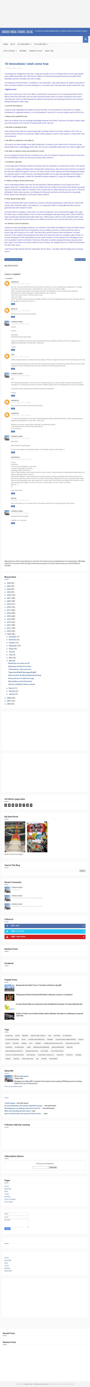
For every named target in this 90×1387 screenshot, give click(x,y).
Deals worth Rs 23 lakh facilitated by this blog (24, 675)
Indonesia (9, 1047)
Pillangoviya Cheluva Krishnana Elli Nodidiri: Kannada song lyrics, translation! (44, 995)
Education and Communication (66, 1039)
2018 (9, 607)
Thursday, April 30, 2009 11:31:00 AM (21, 459)
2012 (9, 625)
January (12, 694)
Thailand (16, 1059)
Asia (49, 1035)
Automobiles (67, 1035)
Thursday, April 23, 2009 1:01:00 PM (20, 284)
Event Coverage (9, 1199)
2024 (9, 589)
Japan (29, 1047)
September (13, 646)
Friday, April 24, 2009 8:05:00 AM (20, 323)
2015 (9, 616)
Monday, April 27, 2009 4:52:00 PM (20, 438)
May (10, 658)
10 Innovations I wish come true (26, 64)
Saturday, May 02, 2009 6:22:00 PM (20, 500)
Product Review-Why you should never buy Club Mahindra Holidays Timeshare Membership (49, 1004)
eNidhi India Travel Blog (17, 31)
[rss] (79, 45)
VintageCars (53, 1059)
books (24, 1039)
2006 (9, 704)
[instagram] (76, 45)
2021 (9, 598)
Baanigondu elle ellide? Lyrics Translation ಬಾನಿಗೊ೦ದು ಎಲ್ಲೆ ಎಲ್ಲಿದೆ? (39, 985)
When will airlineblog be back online (17, 1111)
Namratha (15, 282)
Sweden (8, 1059)
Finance (24, 1043)
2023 (9, 592)
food (30, 1043)
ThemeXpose (28, 1384)
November (13, 640)
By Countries (40, 44)
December (13, 637)
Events (8, 1043)
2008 (9, 698)
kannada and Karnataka (41, 1047)
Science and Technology (13, 259)
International (19, 1047)
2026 (9, 583)
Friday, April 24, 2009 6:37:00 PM (20, 356)
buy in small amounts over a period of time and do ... (23, 1113)
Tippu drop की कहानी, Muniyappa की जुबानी (22, 672)
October (12, 643)
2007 (9, 701)
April (11, 661)
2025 (9, 586)
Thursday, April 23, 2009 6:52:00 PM (20, 310)
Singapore (60, 1055)
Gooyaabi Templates (67, 1384)
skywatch (69, 1055)
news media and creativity (14, 1051)
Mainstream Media (58, 1047)
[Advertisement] (13, 13)
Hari (12, 355)
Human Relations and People (53, 1043)
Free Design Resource (41, 1384)
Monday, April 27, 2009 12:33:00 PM (20, 402)
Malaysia (69, 1047)
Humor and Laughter (72, 1043)
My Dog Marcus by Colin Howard (20, 681)
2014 (9, 619)
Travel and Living (27, 1059)
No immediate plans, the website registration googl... (23, 1106)
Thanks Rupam (9, 1103)
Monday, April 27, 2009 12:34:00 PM (20, 415)
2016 (9, 613)
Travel (6, 1194)
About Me (49, 51)
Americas (25, 1035)
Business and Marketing (36, 1039)
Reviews (23, 51)
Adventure (9, 1035)
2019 (9, 604)
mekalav (14, 309)
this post (24, 1083)
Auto (13, 44)
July (10, 652)
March (11, 688)
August (11, 649)
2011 (9, 628)
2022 (9, 595)
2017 (9, 610)
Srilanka (78, 1055)
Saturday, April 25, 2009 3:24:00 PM (20, 375)
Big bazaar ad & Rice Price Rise (19, 666)
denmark (50, 1039)
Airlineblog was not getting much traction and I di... (22, 1108)
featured (16, 1043)
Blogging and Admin (12, 1039)
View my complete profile (13, 1086)
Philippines (44, 1051)
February (12, 691)
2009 (9, 634)
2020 (9, 601)
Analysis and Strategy (38, 1035)
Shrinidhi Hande (17, 322)
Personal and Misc (32, 1051)
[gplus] (72, 45)
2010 (9, 631)
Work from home (16, 490)
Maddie (13, 498)
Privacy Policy (35, 51)
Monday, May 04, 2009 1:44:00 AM (20, 513)
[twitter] (68, 45)
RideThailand (31, 1055)
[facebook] (65, 45)
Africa (17, 1035)
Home (5, 44)
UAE (37, 1059)
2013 (9, 622)
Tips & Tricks (9, 51)
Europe (80, 1039)
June (11, 655)
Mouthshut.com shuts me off (18, 663)
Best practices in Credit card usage (21, 678)
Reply (13, 304)
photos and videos (57, 1051)
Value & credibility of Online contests (21, 684)
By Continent (24, 44)
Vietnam (43, 1059)
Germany (38, 1043)
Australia (57, 1035)
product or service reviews (15, 1055)
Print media (8, 1202)
